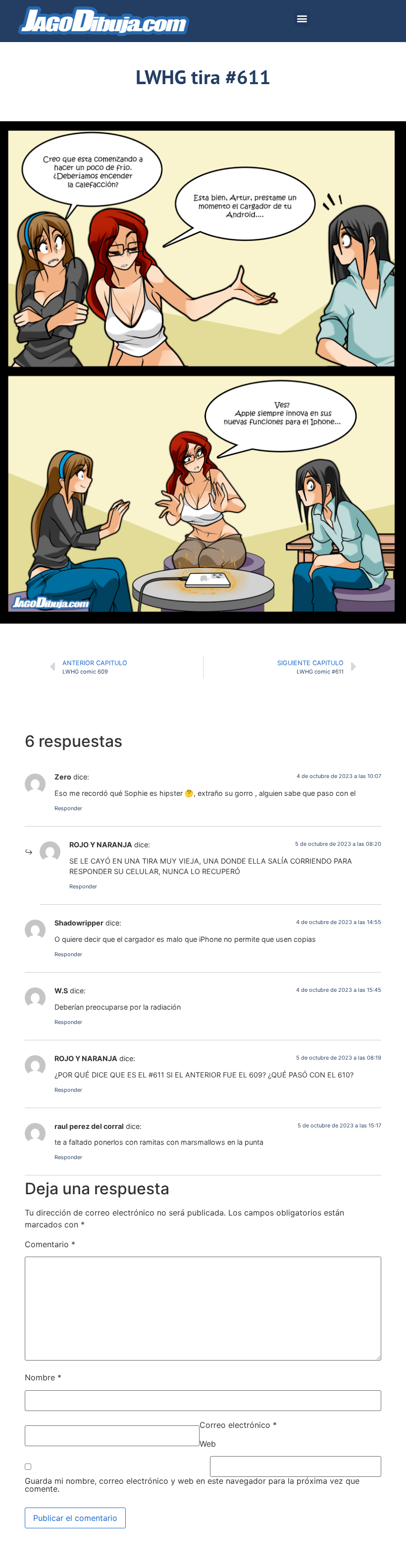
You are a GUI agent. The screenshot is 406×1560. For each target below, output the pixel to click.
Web (208, 1444)
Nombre (43, 1377)
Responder (68, 808)
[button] (302, 18)
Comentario (50, 1244)
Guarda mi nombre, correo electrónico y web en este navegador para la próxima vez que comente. (192, 1485)
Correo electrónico (238, 1425)
